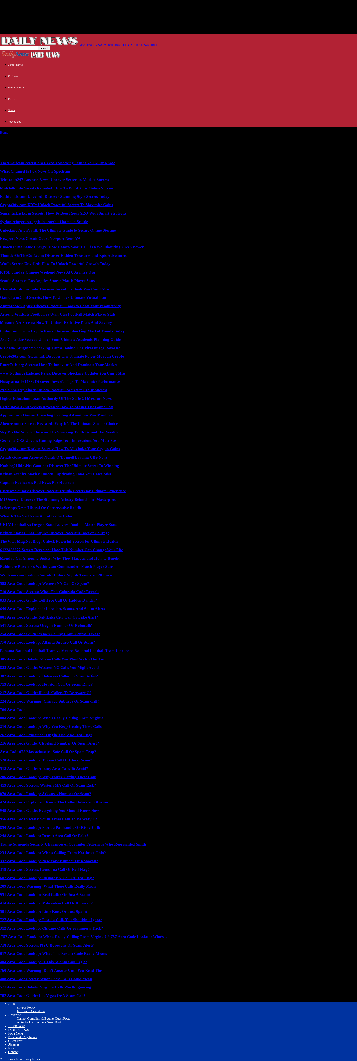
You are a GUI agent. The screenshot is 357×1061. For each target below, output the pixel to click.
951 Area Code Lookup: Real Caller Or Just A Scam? (45, 894)
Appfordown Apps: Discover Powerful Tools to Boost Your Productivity (60, 306)
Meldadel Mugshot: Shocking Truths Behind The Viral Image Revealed (60, 348)
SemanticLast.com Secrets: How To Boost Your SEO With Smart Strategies (63, 213)
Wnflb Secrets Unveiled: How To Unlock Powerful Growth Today (55, 264)
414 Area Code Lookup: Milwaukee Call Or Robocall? (46, 903)
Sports (11, 110)
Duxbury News (18, 1029)
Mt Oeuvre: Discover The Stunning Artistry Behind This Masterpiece (58, 499)
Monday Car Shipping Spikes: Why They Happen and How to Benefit (59, 558)
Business (13, 76)
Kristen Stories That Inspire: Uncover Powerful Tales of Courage (54, 533)
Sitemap (13, 1044)
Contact (13, 1052)
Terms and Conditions (31, 1011)
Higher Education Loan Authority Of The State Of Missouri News (56, 398)
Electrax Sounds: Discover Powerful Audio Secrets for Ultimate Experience (63, 491)
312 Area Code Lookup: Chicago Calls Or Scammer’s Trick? (51, 928)
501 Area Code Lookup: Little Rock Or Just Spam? (44, 911)
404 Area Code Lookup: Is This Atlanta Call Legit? (43, 962)
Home (4, 132)
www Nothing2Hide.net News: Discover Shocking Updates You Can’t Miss (62, 373)
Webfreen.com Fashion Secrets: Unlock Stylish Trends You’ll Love (56, 575)
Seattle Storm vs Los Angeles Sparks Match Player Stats (47, 280)
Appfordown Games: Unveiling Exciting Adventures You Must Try (56, 415)
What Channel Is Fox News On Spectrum (35, 171)
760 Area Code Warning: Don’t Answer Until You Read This (51, 970)
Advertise (14, 1015)
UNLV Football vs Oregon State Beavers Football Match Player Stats (58, 524)
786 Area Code (12, 710)
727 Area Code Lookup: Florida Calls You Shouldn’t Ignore (51, 920)
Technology (14, 121)
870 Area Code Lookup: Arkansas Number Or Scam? (45, 794)
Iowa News (15, 1033)
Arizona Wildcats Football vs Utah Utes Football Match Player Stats (57, 314)
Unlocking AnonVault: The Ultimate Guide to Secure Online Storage (58, 230)
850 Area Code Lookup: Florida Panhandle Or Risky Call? (50, 827)
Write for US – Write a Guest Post (39, 1022)
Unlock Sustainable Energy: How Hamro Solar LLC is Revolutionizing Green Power (72, 247)
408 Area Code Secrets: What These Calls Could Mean (46, 979)
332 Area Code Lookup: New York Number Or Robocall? (49, 861)
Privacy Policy (26, 1007)
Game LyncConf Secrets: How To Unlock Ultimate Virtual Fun (53, 297)
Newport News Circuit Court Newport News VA (40, 238)
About (12, 1003)
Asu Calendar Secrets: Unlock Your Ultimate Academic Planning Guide (60, 339)
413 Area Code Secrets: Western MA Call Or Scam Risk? (48, 785)
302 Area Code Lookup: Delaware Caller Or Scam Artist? (49, 676)
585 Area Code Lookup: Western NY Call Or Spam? (44, 583)
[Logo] (15, 57)
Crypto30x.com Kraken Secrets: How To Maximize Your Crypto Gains (60, 449)
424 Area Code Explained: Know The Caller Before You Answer (54, 802)
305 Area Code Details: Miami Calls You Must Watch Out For (52, 659)
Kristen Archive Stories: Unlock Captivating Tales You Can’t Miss (55, 474)
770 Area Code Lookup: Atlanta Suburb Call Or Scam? (47, 642)
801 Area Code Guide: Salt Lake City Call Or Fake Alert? (49, 617)
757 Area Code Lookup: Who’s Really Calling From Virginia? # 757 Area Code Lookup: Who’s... (83, 937)
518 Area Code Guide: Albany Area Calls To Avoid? (44, 768)
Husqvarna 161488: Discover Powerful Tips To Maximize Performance (60, 381)
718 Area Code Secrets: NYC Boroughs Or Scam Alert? (47, 945)
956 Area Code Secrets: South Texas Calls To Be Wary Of (48, 819)
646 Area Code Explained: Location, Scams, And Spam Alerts (52, 609)
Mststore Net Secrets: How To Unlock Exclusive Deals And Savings (56, 322)
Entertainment (16, 87)
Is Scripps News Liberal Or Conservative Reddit (40, 508)
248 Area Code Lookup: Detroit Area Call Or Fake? (44, 836)
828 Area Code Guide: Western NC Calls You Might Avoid (49, 667)
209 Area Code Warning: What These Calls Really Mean (48, 886)
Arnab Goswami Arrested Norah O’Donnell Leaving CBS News (54, 457)
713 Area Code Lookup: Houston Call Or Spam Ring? (46, 684)
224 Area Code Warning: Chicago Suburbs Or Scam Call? (49, 701)
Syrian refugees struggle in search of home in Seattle (44, 222)
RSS (11, 1048)
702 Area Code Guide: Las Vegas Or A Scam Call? (43, 995)
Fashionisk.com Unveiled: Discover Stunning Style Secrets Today (54, 196)
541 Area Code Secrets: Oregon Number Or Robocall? (46, 625)
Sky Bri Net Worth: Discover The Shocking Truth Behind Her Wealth (59, 432)
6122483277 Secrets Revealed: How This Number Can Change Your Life (61, 550)
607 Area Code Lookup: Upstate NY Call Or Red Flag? (47, 878)
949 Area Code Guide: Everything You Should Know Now (49, 810)
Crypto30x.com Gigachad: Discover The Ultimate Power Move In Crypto (62, 356)
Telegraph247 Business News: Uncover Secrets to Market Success (54, 179)
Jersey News (15, 64)
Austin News (16, 1026)
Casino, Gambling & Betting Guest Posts (43, 1018)
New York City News (22, 1037)
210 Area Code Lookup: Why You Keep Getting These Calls (51, 726)
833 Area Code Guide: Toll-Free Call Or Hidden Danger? (48, 600)
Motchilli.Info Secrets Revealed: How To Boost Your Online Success (56, 188)
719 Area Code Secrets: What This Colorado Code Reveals (49, 592)
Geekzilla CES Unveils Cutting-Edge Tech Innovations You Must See (58, 440)
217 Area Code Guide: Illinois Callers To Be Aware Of (45, 693)
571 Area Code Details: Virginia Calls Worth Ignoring (45, 987)
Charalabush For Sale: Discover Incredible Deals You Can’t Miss (54, 289)
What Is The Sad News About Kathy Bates (36, 516)
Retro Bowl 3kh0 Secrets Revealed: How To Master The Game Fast (56, 407)
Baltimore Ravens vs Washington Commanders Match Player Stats (56, 566)
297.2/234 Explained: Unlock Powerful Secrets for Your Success (53, 390)
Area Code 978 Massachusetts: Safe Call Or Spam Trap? (48, 751)
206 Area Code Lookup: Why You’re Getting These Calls (48, 777)
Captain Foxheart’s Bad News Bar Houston (37, 482)
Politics (12, 99)
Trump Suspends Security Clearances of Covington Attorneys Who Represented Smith (73, 844)
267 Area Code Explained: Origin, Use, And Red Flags (46, 735)
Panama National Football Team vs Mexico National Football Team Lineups (64, 650)
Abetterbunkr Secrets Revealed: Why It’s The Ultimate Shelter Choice (59, 423)
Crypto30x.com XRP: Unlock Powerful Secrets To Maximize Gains (56, 205)
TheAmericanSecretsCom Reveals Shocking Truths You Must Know (57, 163)
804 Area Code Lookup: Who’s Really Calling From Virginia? (53, 718)
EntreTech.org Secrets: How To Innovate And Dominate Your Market (58, 365)
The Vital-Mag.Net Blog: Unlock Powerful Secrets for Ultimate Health (59, 541)
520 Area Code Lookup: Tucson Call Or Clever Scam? (46, 760)
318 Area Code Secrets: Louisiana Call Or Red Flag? (44, 869)
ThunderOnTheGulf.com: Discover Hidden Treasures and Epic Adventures (63, 255)
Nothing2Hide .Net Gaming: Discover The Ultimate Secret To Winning (59, 466)
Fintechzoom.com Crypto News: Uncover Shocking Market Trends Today (62, 331)
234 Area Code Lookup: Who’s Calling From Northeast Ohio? (53, 852)
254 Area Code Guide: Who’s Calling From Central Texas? (50, 634)
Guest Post (15, 1041)
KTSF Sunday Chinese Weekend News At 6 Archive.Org (47, 272)
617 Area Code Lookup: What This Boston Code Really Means (53, 953)
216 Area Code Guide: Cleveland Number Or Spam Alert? (49, 743)
